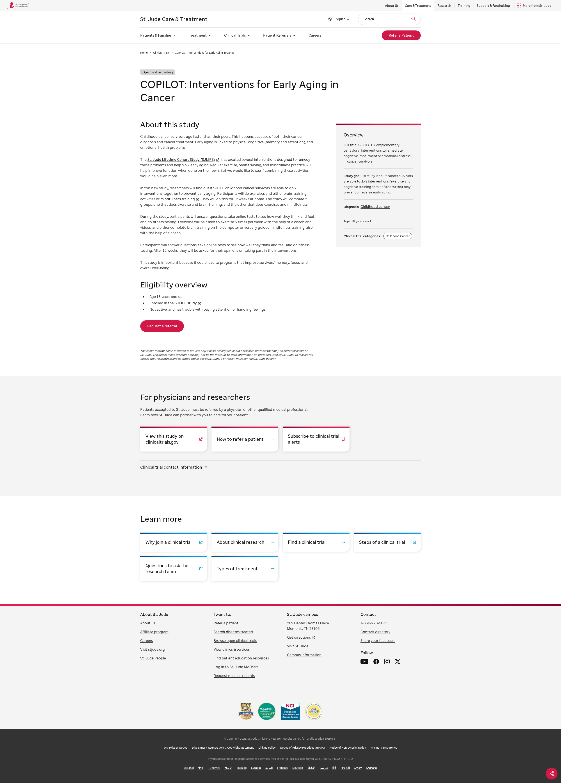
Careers (315, 35)
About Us (391, 6)
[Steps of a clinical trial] (387, 542)
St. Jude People (153, 658)
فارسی (324, 768)
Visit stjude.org (152, 649)
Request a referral (162, 326)
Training (464, 6)
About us (147, 623)
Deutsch (297, 768)
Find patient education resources (241, 658)
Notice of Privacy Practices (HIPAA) (302, 747)
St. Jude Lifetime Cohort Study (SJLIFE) (181, 159)
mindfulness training (177, 199)
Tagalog (242, 768)
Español (189, 768)
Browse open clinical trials (235, 640)
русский (256, 768)
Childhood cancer (375, 206)
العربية (269, 768)
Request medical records (234, 675)
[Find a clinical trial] (316, 542)
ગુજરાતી (345, 768)
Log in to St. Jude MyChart (236, 666)
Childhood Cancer (398, 236)
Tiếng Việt (214, 768)
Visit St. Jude (297, 646)
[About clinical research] (244, 542)
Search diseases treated (233, 631)
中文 (201, 768)
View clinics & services (232, 649)
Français (282, 768)
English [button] (340, 19)
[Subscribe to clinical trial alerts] (316, 439)
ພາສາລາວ (371, 768)
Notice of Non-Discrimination (347, 747)
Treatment (198, 35)
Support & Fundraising (493, 6)
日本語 (311, 768)
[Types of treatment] (244, 568)
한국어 (228, 768)
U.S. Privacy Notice (175, 747)
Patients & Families (155, 35)
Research (444, 6)
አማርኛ (358, 768)
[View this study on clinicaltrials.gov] (173, 439)
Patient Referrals (277, 35)
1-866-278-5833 (373, 623)
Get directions (299, 637)
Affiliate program (154, 631)
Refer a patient (226, 623)
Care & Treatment (418, 6)
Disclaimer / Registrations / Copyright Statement (223, 747)
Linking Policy (266, 747)
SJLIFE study (186, 303)
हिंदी (334, 768)
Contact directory (375, 631)
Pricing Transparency (384, 747)
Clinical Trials (235, 35)
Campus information (304, 654)
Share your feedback (377, 640)
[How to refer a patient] (244, 439)
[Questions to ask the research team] (173, 568)
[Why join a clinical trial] (173, 542)
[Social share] (551, 773)
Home (144, 53)
